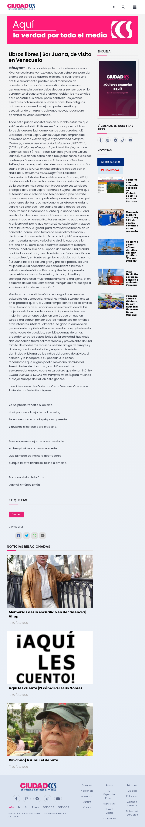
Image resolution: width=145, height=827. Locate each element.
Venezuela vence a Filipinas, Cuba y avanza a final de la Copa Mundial (133, 305)
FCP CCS (48, 807)
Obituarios (109, 818)
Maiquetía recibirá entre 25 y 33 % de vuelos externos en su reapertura (133, 221)
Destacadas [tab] (112, 162)
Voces (16, 514)
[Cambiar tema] (114, 7)
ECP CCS (63, 807)
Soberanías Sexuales (133, 813)
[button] (117, 89)
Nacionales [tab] (112, 169)
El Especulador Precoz (111, 794)
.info (11, 807)
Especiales (110, 803)
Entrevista (132, 796)
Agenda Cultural (132, 803)
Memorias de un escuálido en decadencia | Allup (47, 614)
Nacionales (88, 791)
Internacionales (90, 796)
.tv (18, 807)
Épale (35, 807)
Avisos (109, 785)
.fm (26, 807)
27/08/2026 (20, 623)
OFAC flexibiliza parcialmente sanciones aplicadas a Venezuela (135, 278)
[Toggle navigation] (133, 7)
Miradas (132, 785)
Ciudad (132, 791)
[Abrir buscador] (123, 7)
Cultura (87, 802)
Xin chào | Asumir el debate (33, 760)
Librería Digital (109, 811)
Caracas (87, 785)
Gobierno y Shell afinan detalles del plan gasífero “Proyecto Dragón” (132, 251)
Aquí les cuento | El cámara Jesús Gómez (46, 688)
